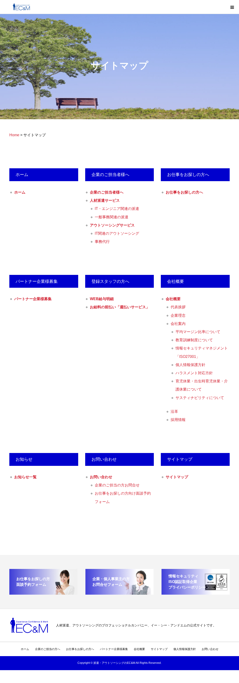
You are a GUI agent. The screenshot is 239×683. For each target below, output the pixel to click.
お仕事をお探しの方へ (184, 192)
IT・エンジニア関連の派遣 (117, 209)
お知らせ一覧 (25, 477)
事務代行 (102, 242)
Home (14, 135)
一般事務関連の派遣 (111, 217)
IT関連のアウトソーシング (117, 233)
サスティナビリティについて (200, 398)
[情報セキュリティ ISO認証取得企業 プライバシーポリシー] (196, 593)
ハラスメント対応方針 (194, 373)
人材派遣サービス (105, 200)
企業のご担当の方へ (47, 649)
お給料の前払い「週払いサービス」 (120, 307)
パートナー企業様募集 (33, 299)
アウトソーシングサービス (112, 225)
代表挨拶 (178, 307)
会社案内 (178, 324)
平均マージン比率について (198, 332)
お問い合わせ (101, 477)
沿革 (174, 411)
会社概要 (173, 299)
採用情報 (178, 420)
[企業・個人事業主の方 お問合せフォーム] (119, 593)
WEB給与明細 (102, 299)
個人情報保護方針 (190, 365)
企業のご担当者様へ (106, 192)
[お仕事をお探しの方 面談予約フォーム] (43, 593)
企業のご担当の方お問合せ (117, 485)
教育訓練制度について (194, 340)
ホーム (19, 192)
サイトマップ (177, 477)
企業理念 (178, 315)
